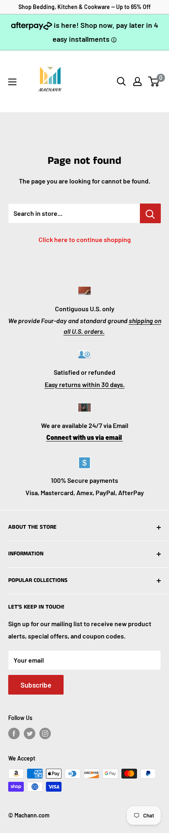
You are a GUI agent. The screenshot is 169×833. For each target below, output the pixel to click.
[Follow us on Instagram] (45, 733)
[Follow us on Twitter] (29, 733)
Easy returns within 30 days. (85, 384)
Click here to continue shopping (85, 239)
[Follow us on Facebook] (14, 733)
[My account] (137, 81)
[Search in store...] (150, 213)
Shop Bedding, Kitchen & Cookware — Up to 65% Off (84, 6)
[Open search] (121, 81)
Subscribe (36, 685)
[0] (154, 81)
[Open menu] (12, 82)
